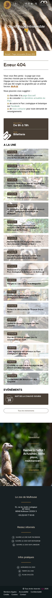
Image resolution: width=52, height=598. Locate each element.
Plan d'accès (28, 575)
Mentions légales (10, 592)
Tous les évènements (26, 411)
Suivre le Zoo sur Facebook (28, 537)
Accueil (7, 54)
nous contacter (19, 109)
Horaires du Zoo (28, 567)
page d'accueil (29, 95)
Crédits (6, 594)
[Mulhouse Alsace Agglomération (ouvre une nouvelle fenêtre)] (43, 5)
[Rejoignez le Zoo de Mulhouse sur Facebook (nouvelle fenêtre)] (26, 4)
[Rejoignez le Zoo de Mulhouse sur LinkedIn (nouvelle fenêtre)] (32, 4)
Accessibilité (23, 592)
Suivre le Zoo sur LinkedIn (28, 545)
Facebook (15, 106)
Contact (23, 594)
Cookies (14, 594)
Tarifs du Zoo (28, 571)
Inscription (34, 470)
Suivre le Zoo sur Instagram (27, 541)
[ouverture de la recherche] (35, 3)
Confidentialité (36, 592)
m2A (42, 589)
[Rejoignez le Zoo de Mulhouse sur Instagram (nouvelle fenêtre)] (29, 4)
